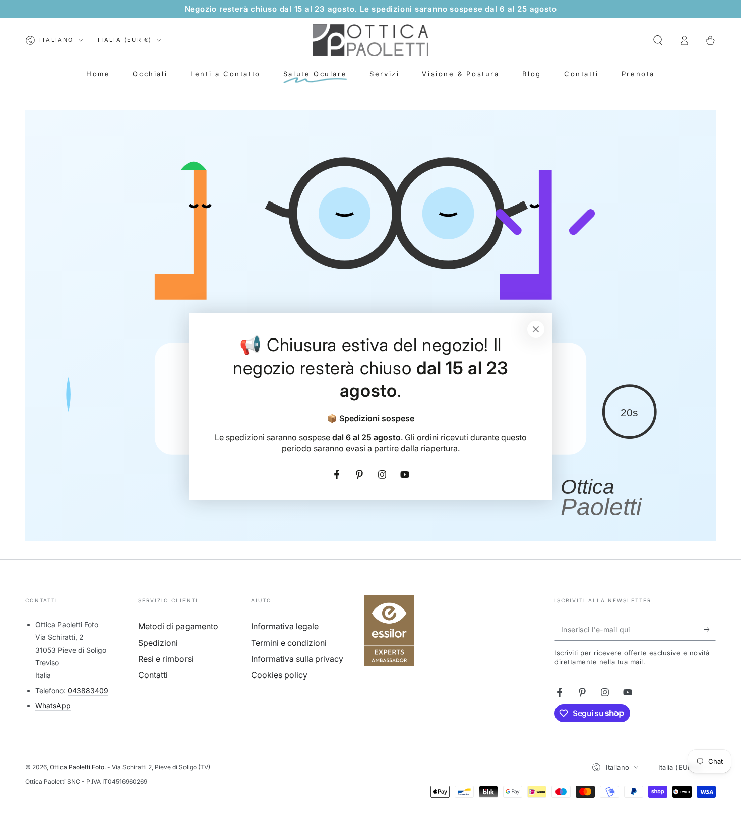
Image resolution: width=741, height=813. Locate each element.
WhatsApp (53, 705)
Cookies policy (279, 675)
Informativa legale (285, 626)
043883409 (88, 690)
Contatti (153, 675)
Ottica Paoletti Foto (77, 767)
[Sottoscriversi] (710, 629)
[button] (658, 40)
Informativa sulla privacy (297, 659)
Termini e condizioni (289, 643)
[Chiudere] (536, 329)
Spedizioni (158, 643)
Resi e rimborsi (166, 659)
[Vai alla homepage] (370, 40)
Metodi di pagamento (178, 626)
